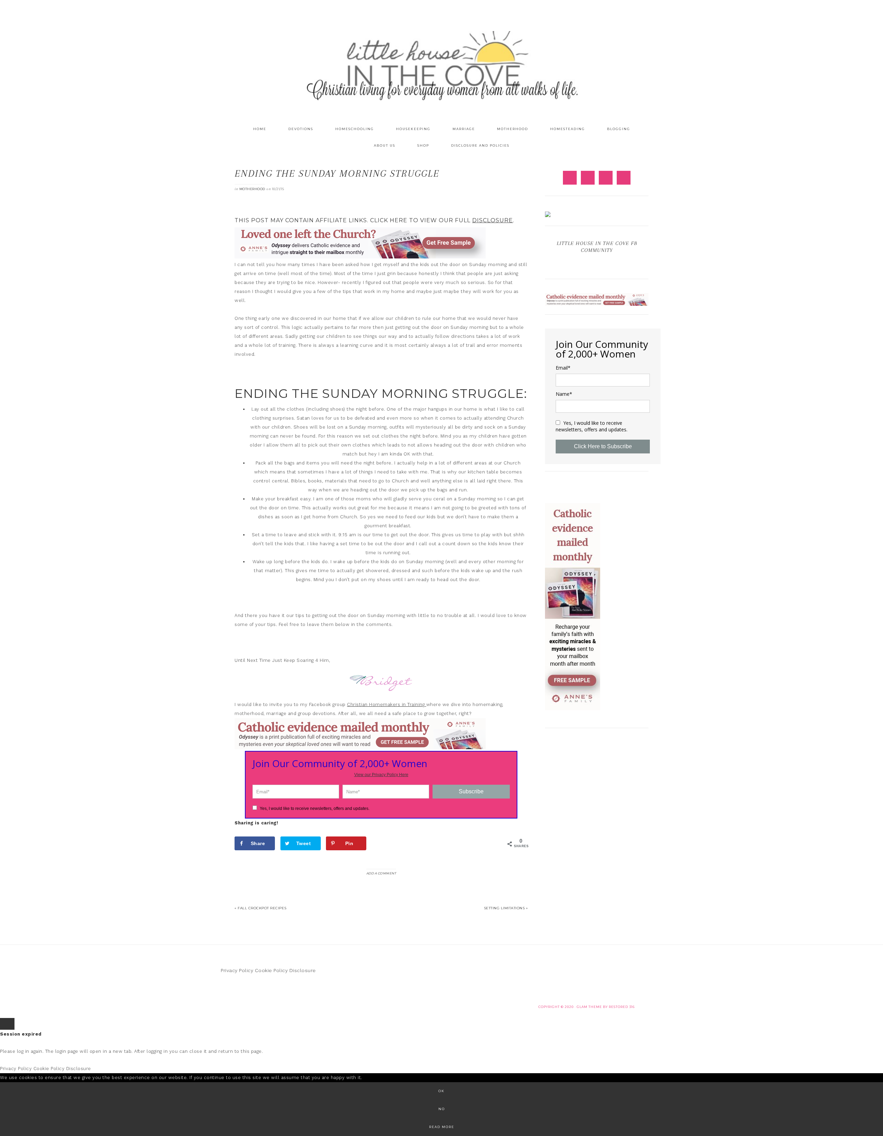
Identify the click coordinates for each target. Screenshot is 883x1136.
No (441, 1109)
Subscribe (471, 791)
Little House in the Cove (441, 65)
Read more (441, 1127)
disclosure (492, 220)
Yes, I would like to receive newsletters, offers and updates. (314, 808)
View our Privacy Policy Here (381, 774)
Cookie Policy (271, 970)
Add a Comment (381, 873)
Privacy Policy (237, 970)
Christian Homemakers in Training (386, 704)
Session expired (21, 1034)
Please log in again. (21, 1051)
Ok (441, 1091)
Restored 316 (622, 1007)
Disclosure (302, 970)
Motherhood (252, 189)
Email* (563, 367)
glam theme (589, 1007)
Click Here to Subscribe (603, 446)
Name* (564, 394)
